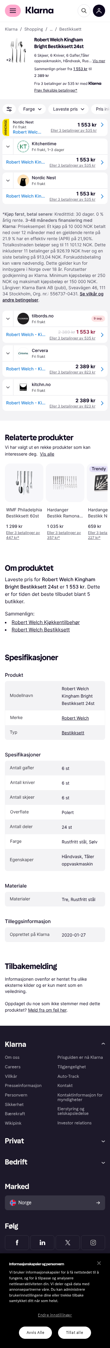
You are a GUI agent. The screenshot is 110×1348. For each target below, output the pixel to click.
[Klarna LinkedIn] (42, 1242)
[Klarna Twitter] (68, 1242)
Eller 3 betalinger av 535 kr (74, 130)
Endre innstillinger (55, 1315)
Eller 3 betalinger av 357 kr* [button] (64, 535)
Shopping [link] (33, 29)
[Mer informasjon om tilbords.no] (8, 319)
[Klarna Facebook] (17, 1242)
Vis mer (99, 61)
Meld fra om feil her (47, 1010)
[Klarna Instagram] (93, 1242)
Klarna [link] (11, 29)
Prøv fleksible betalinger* (55, 90)
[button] (18, 50)
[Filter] (9, 109)
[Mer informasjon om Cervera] (8, 353)
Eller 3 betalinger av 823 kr (72, 372)
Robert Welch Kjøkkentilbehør (46, 622)
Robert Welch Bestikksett (41, 630)
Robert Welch (75, 718)
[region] (55, 1300)
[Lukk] (99, 1263)
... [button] (51, 29)
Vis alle (47, 454)
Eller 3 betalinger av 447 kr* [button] (23, 535)
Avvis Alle (36, 1333)
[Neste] (96, 500)
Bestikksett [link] (70, 29)
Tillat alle (74, 1333)
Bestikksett (73, 733)
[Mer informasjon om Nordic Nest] (8, 180)
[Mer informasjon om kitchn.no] (8, 387)
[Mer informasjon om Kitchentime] (8, 146)
